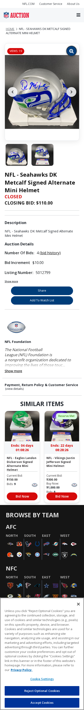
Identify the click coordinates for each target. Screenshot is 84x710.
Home (10, 29)
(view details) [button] (14, 389)
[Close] (78, 604)
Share (42, 291)
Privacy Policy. (21, 670)
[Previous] (13, 92)
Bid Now (22, 496)
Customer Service (50, 4)
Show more (11, 281)
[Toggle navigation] (78, 15)
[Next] (71, 92)
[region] (42, 654)
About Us (73, 4)
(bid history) (50, 252)
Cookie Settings (42, 679)
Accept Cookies (42, 702)
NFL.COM (28, 4)
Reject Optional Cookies (42, 691)
